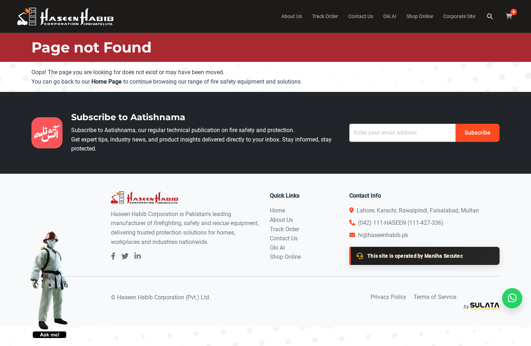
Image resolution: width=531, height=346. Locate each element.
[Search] (489, 16)
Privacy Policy (388, 297)
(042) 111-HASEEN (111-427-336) (401, 222)
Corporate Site (459, 16)
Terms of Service (435, 297)
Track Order (325, 16)
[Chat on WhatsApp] (512, 298)
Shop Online (419, 16)
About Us (291, 16)
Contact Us (360, 16)
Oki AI (389, 16)
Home (277, 210)
